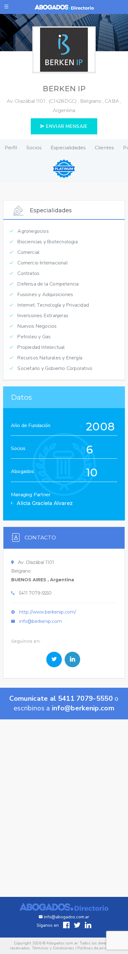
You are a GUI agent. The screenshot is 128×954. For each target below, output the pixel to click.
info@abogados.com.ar (66, 917)
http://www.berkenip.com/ (47, 612)
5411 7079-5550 (35, 593)
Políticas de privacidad (97, 948)
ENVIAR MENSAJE (66, 126)
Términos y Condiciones (53, 948)
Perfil (11, 148)
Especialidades (68, 148)
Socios (33, 148)
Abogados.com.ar (62, 943)
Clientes (104, 148)
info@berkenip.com (40, 621)
